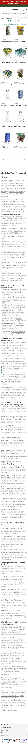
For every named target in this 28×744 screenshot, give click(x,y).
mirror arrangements (17, 235)
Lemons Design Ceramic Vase (7, 62)
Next (23, 159)
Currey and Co (5, 358)
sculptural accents (16, 668)
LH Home (3, 39)
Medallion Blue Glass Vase (7, 148)
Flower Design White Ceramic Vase (20, 84)
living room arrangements (16, 191)
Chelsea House (5, 373)
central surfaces (6, 299)
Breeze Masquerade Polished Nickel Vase (7, 41)
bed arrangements (7, 314)
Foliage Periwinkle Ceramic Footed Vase (20, 105)
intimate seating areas (7, 546)
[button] (1, 370)
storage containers (19, 670)
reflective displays (6, 681)
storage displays (17, 325)
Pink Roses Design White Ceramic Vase (20, 148)
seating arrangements (10, 246)
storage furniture (20, 305)
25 (18, 159)
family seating (11, 257)
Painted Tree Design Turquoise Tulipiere (7, 84)
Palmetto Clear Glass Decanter (7, 126)
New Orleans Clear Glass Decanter (20, 126)
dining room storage (14, 543)
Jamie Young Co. (6, 342)
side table (6, 223)
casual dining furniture (18, 331)
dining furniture (22, 244)
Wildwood (4, 387)
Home (2, 18)
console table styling (9, 190)
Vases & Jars (9, 18)
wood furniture (15, 265)
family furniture (5, 503)
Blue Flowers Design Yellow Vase (20, 41)
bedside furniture (17, 312)
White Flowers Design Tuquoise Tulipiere (20, 62)
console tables (21, 222)
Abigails (16, 39)
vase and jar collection (14, 187)
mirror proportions (15, 292)
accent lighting (19, 679)
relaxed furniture (5, 493)
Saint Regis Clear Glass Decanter (7, 105)
